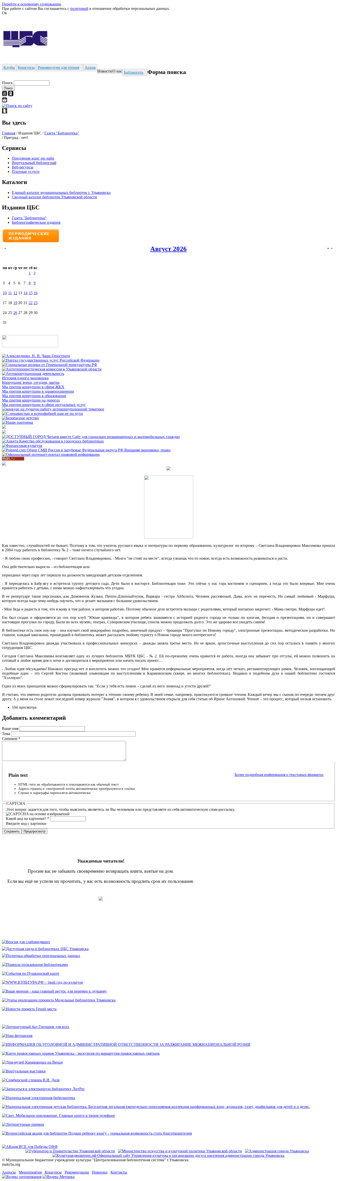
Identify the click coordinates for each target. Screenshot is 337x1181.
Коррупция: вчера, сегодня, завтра (30, 382)
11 (10, 293)
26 (15, 313)
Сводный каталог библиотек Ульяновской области (54, 197)
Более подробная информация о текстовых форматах (279, 775)
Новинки (100, 1172)
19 (15, 303)
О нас (117, 71)
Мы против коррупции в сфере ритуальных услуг (44, 405)
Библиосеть (133, 72)
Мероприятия (30, 1172)
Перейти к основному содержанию (31, 4)
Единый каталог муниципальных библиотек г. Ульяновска (61, 192)
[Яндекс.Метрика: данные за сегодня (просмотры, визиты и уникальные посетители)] (58, 1177)
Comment (11, 739)
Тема (6, 734)
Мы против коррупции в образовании (34, 396)
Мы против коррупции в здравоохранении (38, 391)
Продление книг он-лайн (33, 158)
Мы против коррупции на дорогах (31, 400)
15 (31, 293)
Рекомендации (77, 1172)
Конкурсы (26, 67)
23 (35, 303)
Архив (90, 67)
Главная (8, 133)
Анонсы (9, 1172)
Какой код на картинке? (27, 818)
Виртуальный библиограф (34, 163)
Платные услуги (25, 171)
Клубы (9, 67)
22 (31, 303)
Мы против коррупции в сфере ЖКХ (33, 387)
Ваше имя (10, 728)
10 (5, 293)
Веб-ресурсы (22, 167)
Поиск (8, 83)
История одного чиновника (25, 378)
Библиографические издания (36, 222)
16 (35, 293)
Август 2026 (168, 249)
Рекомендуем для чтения (58, 67)
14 (25, 293)
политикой (79, 8)
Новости (104, 71)
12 (15, 293)
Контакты (119, 1172)
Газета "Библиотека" (61, 133)
